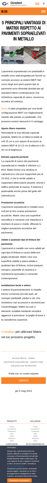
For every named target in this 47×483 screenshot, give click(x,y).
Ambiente (11, 438)
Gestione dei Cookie (15, 466)
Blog (4, 11)
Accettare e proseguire (19, 480)
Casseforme (11, 429)
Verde (12, 436)
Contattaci (8, 331)
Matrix (4, 108)
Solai (12, 434)
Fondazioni (12, 431)
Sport (12, 441)
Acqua (11, 427)
